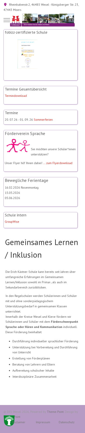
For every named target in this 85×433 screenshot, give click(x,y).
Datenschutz (67, 422)
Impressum (43, 422)
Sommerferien (43, 120)
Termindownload (16, 96)
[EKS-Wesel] (42, 20)
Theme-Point (55, 412)
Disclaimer (18, 422)
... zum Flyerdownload (57, 163)
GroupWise (12, 222)
